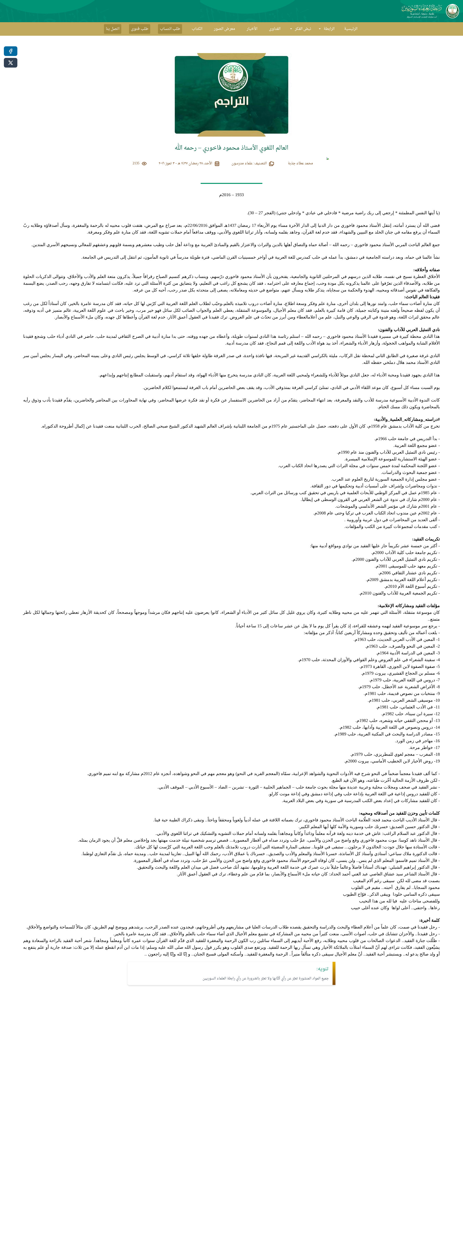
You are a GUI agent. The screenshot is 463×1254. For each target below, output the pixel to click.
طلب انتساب (170, 29)
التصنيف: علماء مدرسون (249, 163)
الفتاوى (274, 29)
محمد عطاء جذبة (300, 163)
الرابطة (329, 29)
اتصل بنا (112, 29)
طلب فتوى (139, 29)
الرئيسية (350, 29)
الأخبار (252, 29)
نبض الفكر (303, 29)
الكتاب (197, 29)
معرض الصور (224, 29)
